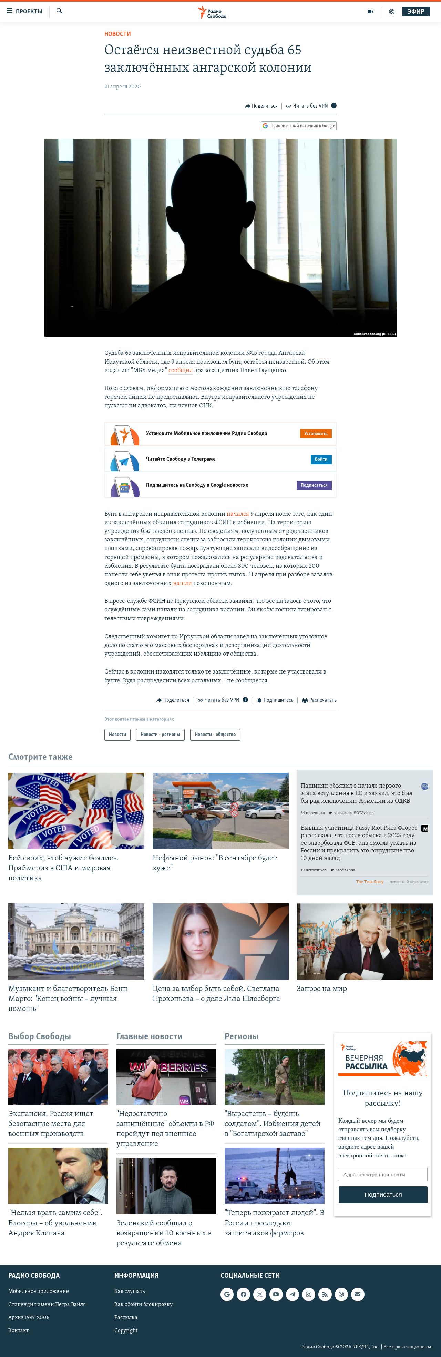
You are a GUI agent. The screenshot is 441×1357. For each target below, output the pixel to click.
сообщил (180, 371)
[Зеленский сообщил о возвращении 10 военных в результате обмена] (166, 1186)
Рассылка (125, 1317)
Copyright (125, 1331)
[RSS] (324, 1294)
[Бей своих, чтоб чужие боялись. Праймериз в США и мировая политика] (76, 811)
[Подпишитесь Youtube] (276, 1294)
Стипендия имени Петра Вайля (47, 1304)
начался (238, 514)
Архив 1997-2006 (28, 1317)
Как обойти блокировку (143, 1304)
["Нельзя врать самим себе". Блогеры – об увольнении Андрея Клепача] (58, 1176)
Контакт (18, 1331)
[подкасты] (391, 12)
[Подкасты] (341, 1294)
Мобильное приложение (38, 1291)
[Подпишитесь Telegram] (292, 1294)
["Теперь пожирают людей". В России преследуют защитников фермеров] (275, 1176)
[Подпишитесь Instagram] (308, 1294)
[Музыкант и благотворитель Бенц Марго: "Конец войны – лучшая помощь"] (76, 941)
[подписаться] (357, 1294)
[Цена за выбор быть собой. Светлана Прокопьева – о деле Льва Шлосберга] (221, 941)
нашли (182, 583)
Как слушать (129, 1291)
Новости (117, 34)
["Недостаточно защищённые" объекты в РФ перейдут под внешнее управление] (166, 1077)
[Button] (261, 106)
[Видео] (370, 12)
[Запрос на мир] (365, 941)
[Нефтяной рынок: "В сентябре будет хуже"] (221, 811)
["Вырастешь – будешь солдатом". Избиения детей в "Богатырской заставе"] (275, 1077)
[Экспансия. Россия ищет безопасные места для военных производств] (58, 1077)
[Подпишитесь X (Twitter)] (259, 1294)
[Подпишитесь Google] (227, 1294)
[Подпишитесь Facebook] (243, 1294)
